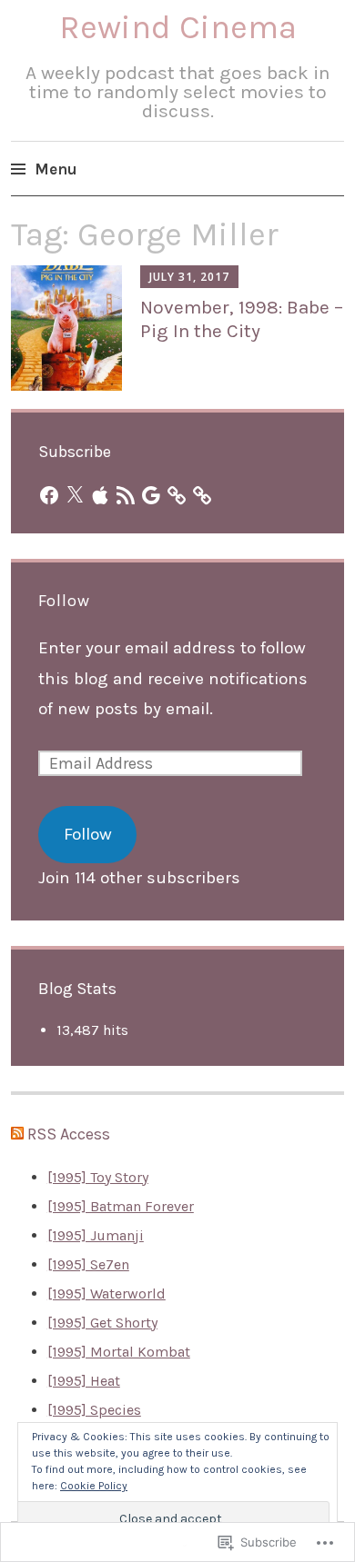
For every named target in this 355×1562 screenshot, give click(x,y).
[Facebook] (49, 495)
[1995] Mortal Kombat (118, 1351)
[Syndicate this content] (17, 1134)
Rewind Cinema (178, 27)
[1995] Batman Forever (120, 1206)
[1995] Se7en (88, 1264)
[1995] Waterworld (106, 1293)
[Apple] (100, 495)
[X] (75, 495)
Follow (64, 601)
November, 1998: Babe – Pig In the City (241, 318)
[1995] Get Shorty (102, 1322)
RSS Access (68, 1134)
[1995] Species (94, 1409)
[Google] (151, 495)
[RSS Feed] (126, 495)
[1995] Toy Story (97, 1177)
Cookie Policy (93, 1485)
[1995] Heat (83, 1380)
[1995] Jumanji (95, 1235)
